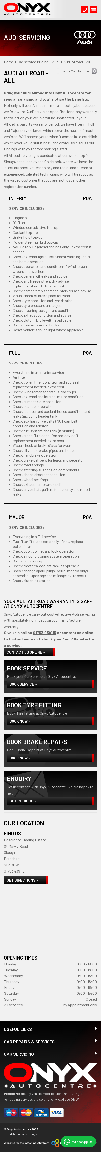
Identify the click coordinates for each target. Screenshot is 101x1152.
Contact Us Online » (26, 652)
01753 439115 (44, 632)
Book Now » (20, 721)
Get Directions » (22, 880)
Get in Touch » (23, 801)
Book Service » (23, 684)
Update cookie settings (21, 1134)
